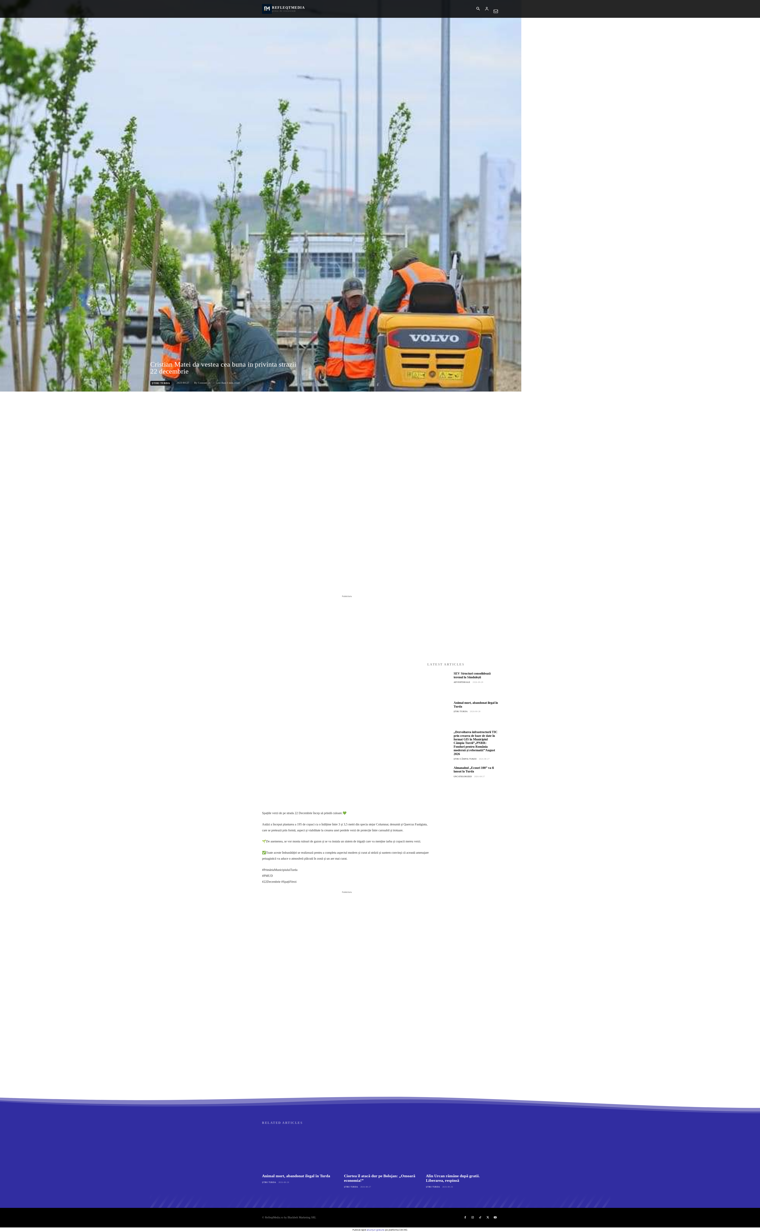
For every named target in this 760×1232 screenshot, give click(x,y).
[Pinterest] (57, 395)
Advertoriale (462, 682)
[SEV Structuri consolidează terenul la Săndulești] (439, 683)
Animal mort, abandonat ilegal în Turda (296, 1176)
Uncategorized (463, 776)
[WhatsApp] (66, 395)
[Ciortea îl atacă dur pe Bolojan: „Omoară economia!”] (380, 1150)
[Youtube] (495, 1217)
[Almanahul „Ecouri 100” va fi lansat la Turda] (439, 777)
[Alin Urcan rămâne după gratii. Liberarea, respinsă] (462, 1150)
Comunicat (204, 382)
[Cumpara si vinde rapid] (462, 884)
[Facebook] (39, 395)
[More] (76, 395)
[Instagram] (472, 1217)
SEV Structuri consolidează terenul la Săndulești (472, 675)
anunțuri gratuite (376, 1229)
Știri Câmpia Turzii (465, 759)
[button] (478, 9)
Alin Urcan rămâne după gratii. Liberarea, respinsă (453, 1178)
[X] (48, 395)
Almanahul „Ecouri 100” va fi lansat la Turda (474, 769)
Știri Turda (161, 383)
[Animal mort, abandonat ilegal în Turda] (439, 712)
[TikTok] (480, 1217)
